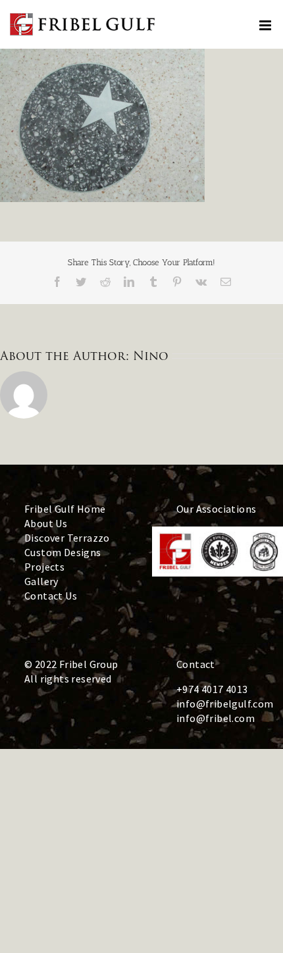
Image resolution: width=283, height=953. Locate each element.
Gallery (41, 581)
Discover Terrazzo (67, 537)
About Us (45, 523)
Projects (44, 566)
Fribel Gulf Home (64, 508)
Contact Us (50, 595)
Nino (150, 355)
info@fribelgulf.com (225, 703)
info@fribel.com (215, 718)
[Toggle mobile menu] (266, 25)
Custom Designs (62, 552)
